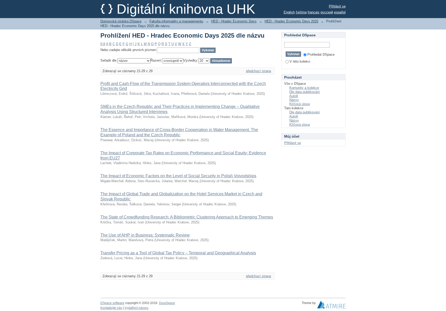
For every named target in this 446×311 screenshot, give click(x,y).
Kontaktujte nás (111, 308)
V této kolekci (300, 61)
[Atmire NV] (331, 306)
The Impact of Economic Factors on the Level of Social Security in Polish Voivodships (178, 176)
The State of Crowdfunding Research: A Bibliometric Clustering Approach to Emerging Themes (186, 217)
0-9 (102, 44)
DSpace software (112, 303)
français (314, 12)
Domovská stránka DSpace (120, 21)
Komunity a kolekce (304, 88)
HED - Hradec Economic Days (234, 21)
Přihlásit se (337, 6)
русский (327, 12)
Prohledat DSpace (320, 54)
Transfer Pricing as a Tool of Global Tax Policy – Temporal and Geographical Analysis (178, 253)
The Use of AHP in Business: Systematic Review (145, 235)
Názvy (294, 100)
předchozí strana (258, 71)
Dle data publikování (304, 92)
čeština (301, 12)
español (340, 12)
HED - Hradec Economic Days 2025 (291, 21)
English (289, 12)
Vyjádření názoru (136, 308)
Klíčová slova (299, 104)
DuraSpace (167, 303)
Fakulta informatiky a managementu (176, 21)
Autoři (293, 96)
